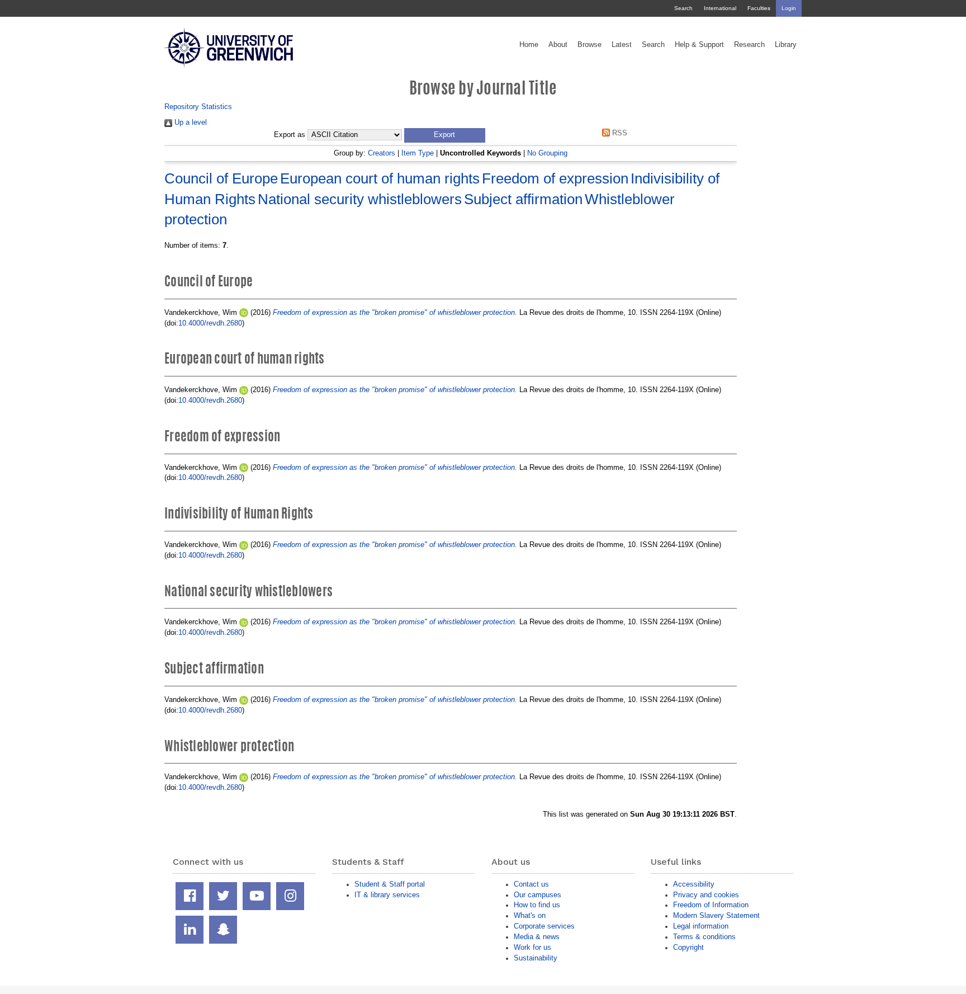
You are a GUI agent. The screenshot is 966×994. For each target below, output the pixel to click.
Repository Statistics (198, 106)
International (720, 8)
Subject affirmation (523, 199)
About (557, 45)
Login (789, 8)
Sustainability (535, 958)
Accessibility (693, 884)
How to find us (537, 905)
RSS (618, 133)
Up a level (189, 122)
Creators (381, 153)
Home (528, 45)
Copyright (688, 947)
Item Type (417, 153)
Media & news (537, 936)
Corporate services (544, 926)
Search (683, 8)
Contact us (531, 884)
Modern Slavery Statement (716, 915)
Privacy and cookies (706, 895)
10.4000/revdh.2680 (210, 323)
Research (749, 45)
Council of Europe (221, 178)
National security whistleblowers (360, 199)
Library (786, 45)
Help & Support (699, 45)
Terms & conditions (704, 936)
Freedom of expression (555, 178)
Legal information (700, 926)
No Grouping (547, 153)
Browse (589, 45)
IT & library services (387, 895)
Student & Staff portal (389, 884)
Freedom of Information (711, 905)
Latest (622, 45)
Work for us (532, 947)
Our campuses (537, 895)
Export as (289, 135)
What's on (530, 915)
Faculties (758, 8)
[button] (444, 135)
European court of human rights (380, 178)
